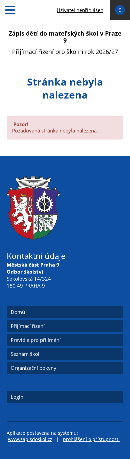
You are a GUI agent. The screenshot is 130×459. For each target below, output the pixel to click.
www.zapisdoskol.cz (30, 439)
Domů (18, 312)
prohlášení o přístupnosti (91, 439)
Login (17, 396)
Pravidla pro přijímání (36, 340)
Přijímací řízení (28, 326)
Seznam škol (25, 353)
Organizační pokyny (33, 367)
